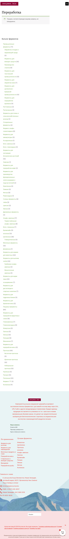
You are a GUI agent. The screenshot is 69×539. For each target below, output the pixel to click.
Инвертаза (20, 442)
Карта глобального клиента (17, 432)
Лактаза (20, 455)
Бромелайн (21, 457)
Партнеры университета (16, 429)
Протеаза (20, 447)
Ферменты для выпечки (6, 444)
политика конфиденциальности (47, 526)
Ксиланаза (20, 468)
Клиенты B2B (13, 427)
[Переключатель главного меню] (67, 3)
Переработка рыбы (7, 466)
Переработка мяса (7, 456)
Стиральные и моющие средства (7, 460)
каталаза (20, 450)
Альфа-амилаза (22, 452)
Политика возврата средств (21, 528)
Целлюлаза (21, 445)
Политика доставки (35, 528)
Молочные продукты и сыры (8, 453)
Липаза (19, 463)
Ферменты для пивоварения (6, 448)
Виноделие (4, 463)
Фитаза (19, 465)
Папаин (19, 460)
